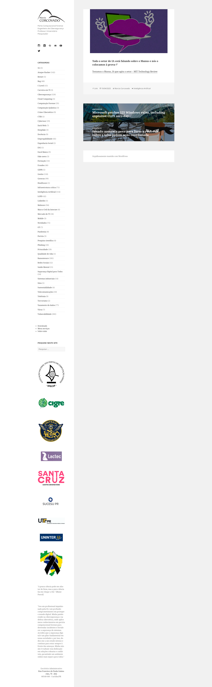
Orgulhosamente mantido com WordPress (110, 156)
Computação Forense (46, 103)
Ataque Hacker (44, 72)
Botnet (40, 77)
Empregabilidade (45, 139)
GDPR (40, 170)
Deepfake (42, 130)
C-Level (41, 85)
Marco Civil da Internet (47, 209)
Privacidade (43, 249)
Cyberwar (42, 121)
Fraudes (41, 165)
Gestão (40, 174)
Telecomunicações (45, 292)
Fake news (42, 156)
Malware (41, 205)
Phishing (41, 245)
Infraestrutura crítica (47, 187)
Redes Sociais (43, 262)
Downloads (42, 326)
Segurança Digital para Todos (50, 271)
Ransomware (43, 258)
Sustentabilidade (45, 287)
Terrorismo (42, 301)
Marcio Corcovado (122, 88)
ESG (39, 147)
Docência (41, 134)
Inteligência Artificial (47, 192)
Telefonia (42, 296)
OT (39, 227)
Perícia (41, 236)
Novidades (42, 223)
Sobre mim (42, 331)
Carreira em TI (44, 90)
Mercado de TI (44, 214)
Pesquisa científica (45, 240)
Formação (42, 161)
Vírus (40, 309)
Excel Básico (43, 152)
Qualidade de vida (45, 254)
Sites (40, 283)
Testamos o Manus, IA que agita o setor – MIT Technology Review (124, 71)
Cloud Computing (45, 99)
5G (39, 68)
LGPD (40, 196)
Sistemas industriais (46, 278)
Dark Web (42, 125)
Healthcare (42, 183)
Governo (41, 178)
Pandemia (42, 232)
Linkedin (41, 201)
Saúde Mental (43, 267)
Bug (39, 81)
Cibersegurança (44, 94)
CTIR (40, 116)
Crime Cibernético (45, 112)
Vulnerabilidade (44, 314)
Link (96, 88)
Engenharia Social (45, 143)
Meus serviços (43, 328)
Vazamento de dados (46, 305)
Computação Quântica (47, 108)
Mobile (41, 218)
